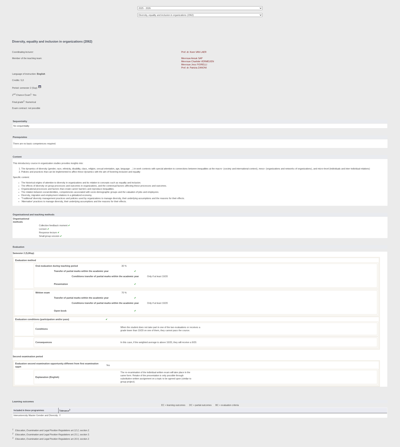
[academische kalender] (40, 88)
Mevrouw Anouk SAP (191, 58)
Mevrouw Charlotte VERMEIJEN (197, 61)
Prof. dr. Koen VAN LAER (193, 52)
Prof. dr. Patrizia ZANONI (194, 67)
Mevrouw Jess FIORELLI (194, 64)
